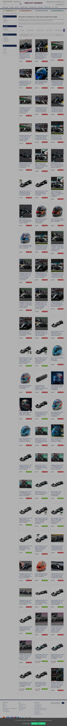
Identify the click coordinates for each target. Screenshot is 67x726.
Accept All (41, 723)
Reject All (34, 723)
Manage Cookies (26, 723)
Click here (38, 720)
